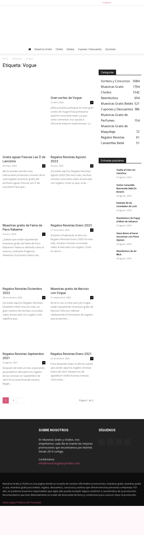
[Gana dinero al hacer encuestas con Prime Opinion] (106, 237)
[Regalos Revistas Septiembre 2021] (24, 338)
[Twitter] (138, 2)
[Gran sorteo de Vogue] (72, 82)
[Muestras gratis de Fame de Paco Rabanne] (24, 210)
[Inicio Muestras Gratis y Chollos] (30, 49)
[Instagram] (126, 2)
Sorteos (70, 49)
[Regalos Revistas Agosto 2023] (72, 142)
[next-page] (21, 400)
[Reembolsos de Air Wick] (106, 254)
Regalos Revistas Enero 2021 (71, 354)
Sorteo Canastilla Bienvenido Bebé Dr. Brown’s (126, 188)
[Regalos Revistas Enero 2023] (72, 210)
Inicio (5, 58)
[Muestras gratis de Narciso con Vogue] (72, 273)
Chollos (59, 49)
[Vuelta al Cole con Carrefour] (106, 173)
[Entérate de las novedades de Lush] (106, 206)
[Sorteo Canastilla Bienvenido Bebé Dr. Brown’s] (106, 188)
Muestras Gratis (43, 49)
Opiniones (110, 49)
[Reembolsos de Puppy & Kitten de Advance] (106, 221)
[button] (136, 49)
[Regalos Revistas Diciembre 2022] (24, 273)
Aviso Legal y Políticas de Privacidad (22, 502)
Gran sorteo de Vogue (66, 98)
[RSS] (132, 2)
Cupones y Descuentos (90, 49)
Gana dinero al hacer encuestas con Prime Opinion (127, 236)
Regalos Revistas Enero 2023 (71, 225)
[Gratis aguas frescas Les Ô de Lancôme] (24, 142)
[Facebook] (120, 2)
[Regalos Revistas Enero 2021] (72, 338)
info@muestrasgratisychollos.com (59, 463)
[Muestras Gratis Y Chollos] (72, 25)
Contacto (106, 2)
